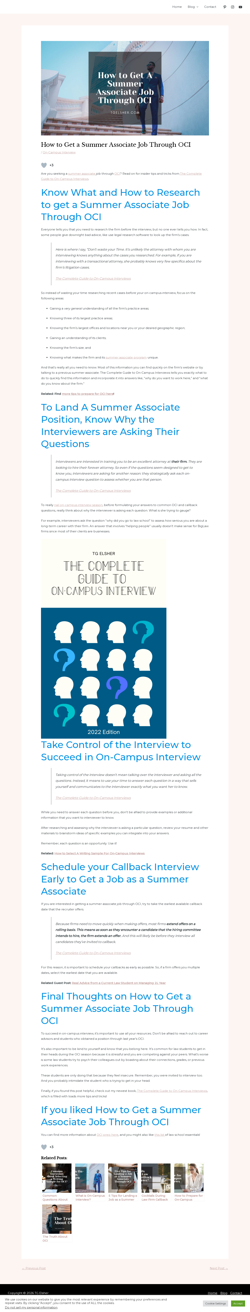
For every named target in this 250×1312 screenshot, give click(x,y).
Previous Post (34, 1268)
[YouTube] (240, 7)
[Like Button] (44, 165)
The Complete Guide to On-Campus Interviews (93, 278)
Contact (210, 7)
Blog (191, 7)
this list (159, 1135)
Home (177, 7)
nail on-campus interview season (78, 505)
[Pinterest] (225, 7)
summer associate (82, 173)
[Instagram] (232, 7)
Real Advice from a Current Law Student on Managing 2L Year (119, 983)
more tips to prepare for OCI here (87, 394)
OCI (117, 173)
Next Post (219, 1268)
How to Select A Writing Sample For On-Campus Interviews (99, 853)
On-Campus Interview (59, 152)
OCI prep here (107, 1135)
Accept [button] (238, 1303)
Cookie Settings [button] (215, 1303)
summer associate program (126, 357)
